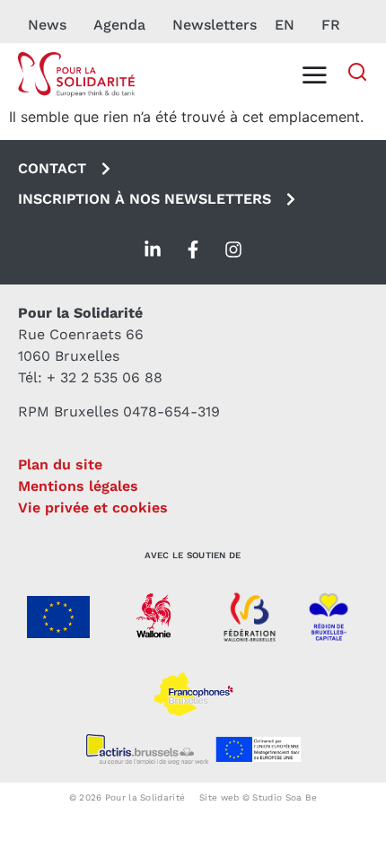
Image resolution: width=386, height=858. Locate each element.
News (47, 24)
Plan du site (60, 464)
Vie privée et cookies (93, 507)
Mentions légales (78, 486)
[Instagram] (233, 249)
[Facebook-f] (193, 249)
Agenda (119, 24)
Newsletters (214, 24)
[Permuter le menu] (314, 74)
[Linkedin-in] (153, 249)
